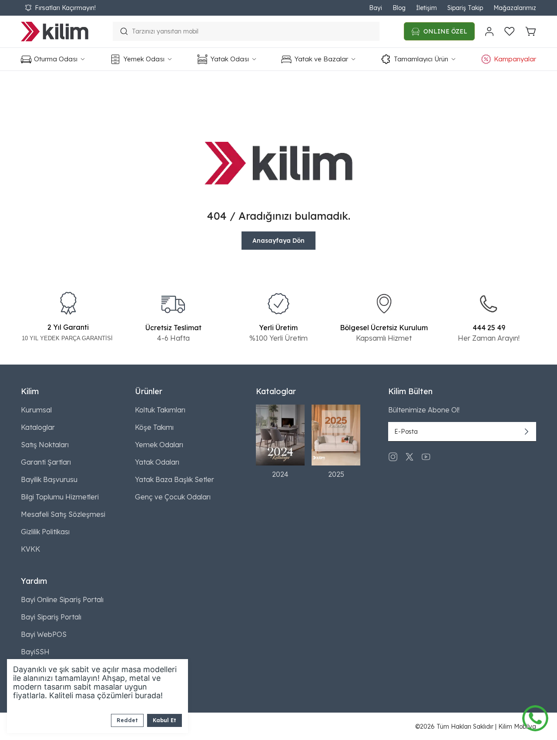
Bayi (375, 8)
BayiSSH (35, 651)
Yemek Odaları (159, 444)
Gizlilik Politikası (45, 531)
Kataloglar (38, 427)
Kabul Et (164, 720)
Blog (399, 8)
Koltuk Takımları (160, 409)
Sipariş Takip (465, 8)
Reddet (127, 720)
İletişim (426, 8)
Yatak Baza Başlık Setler (174, 479)
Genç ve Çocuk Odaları (173, 496)
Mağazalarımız (514, 8)
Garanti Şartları (46, 462)
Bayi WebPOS (44, 634)
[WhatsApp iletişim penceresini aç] (535, 716)
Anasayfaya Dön (278, 240)
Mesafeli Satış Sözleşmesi (63, 514)
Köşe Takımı (154, 427)
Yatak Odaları (157, 462)
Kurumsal (36, 409)
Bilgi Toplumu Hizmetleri (60, 496)
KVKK (30, 549)
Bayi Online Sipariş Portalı (62, 599)
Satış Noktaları (45, 444)
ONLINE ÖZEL (445, 31)
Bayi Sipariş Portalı (51, 617)
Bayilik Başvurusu (49, 479)
